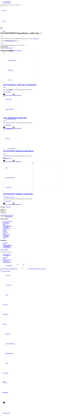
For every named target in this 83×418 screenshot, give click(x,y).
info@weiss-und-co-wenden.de (7, 215)
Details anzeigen (17, 95)
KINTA (4, 230)
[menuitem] (44, 265)
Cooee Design (6, 223)
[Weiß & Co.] (3, 10)
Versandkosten (35, 38)
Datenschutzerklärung (7, 245)
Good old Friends (6, 228)
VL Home (5, 235)
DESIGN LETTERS (7, 226)
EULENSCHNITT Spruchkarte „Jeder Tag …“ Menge (12, 45)
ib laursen (5, 229)
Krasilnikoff (5, 232)
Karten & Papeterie (9, 48)
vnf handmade (6, 236)
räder (4, 233)
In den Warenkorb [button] (9, 95)
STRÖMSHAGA (6, 234)
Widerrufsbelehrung (7, 247)
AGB (4, 244)
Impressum (5, 242)
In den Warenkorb (4, 46)
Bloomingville (6, 222)
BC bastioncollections (7, 221)
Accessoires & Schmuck (11, 119)
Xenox (4, 237)
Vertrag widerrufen (4, 249)
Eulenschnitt (5, 227)
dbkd (4, 224)
